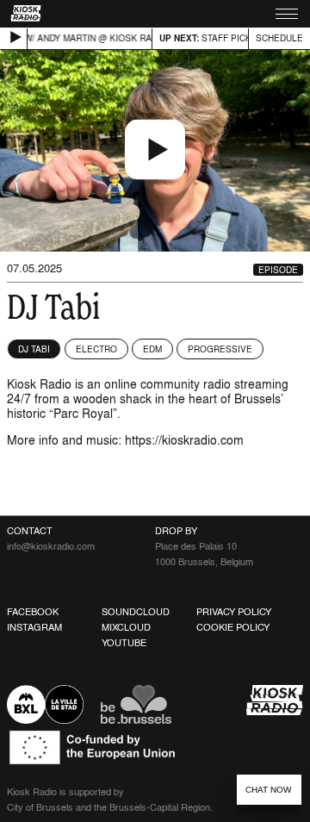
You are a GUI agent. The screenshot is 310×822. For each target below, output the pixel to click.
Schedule (279, 38)
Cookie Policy (233, 627)
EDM (152, 349)
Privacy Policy (233, 612)
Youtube (124, 643)
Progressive (220, 349)
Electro (96, 349)
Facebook (33, 612)
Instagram (34, 627)
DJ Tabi (34, 349)
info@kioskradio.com (51, 546)
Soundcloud (136, 612)
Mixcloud (126, 627)
